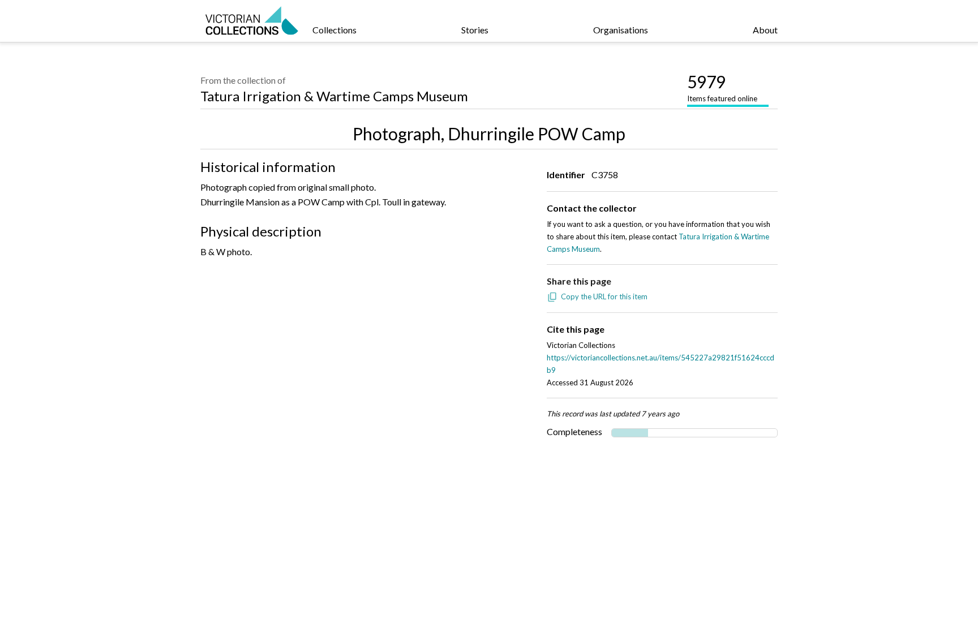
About (765, 29)
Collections (334, 29)
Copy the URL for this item (604, 296)
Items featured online (722, 87)
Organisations (620, 29)
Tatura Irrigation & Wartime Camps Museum (334, 96)
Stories (474, 29)
